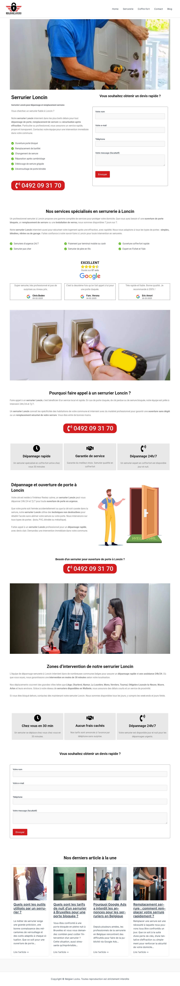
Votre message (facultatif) (107, 153)
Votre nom (100, 111)
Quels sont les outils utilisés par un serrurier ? (30, 908)
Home (115, 8)
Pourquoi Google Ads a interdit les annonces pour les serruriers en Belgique (109, 910)
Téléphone (100, 139)
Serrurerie (128, 8)
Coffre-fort (144, 8)
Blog (169, 8)
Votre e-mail (100, 125)
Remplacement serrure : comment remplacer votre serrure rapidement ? (149, 910)
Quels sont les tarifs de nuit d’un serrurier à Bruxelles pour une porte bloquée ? (69, 910)
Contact (158, 8)
